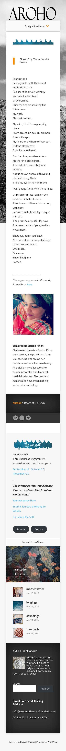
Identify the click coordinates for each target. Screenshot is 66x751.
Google (15, 418)
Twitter (28, 418)
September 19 (21, 469)
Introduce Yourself (23, 517)
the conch (32, 629)
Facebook (22, 418)
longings (31, 602)
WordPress (52, 742)
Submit (21, 529)
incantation (20, 569)
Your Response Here (24, 500)
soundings (32, 616)
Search (16, 683)
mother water (35, 589)
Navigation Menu (35, 26)
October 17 (37, 469)
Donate (39, 529)
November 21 (21, 473)
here (29, 284)
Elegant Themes (27, 742)
